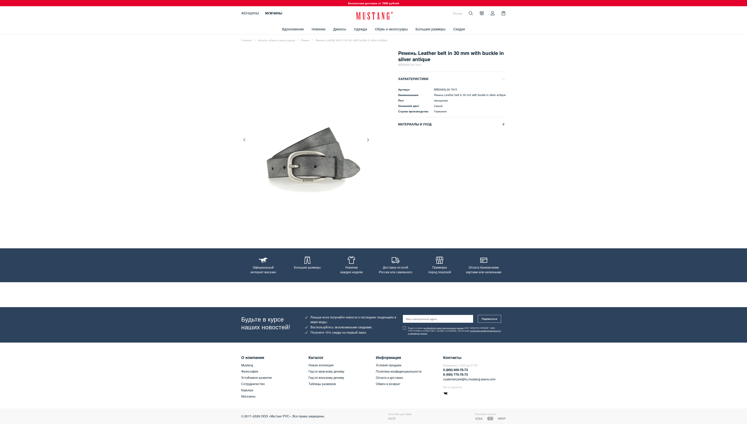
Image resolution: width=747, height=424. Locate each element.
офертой (374, 239)
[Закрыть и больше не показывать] (437, 184)
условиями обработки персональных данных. (410, 239)
